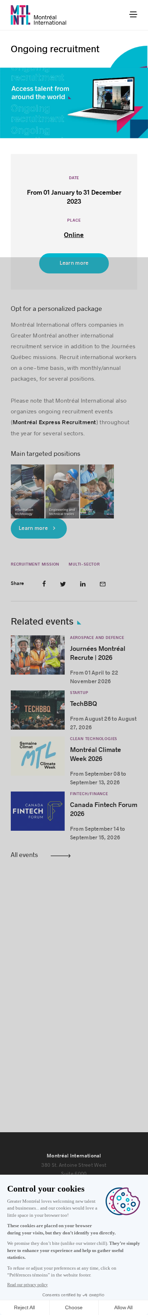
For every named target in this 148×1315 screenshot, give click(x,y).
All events (24, 854)
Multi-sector (84, 564)
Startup (79, 692)
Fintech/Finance (89, 794)
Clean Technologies (93, 738)
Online (74, 235)
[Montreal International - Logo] (38, 15)
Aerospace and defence (97, 637)
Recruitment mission (35, 564)
